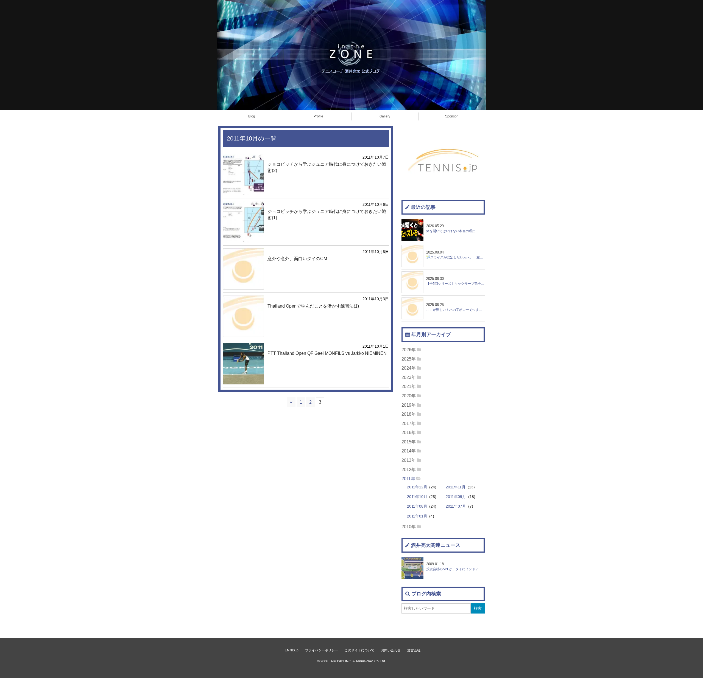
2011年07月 (456, 506)
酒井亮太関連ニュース (435, 545)
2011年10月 (417, 497)
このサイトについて (359, 650)
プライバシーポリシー (321, 650)
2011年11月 (455, 487)
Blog (251, 116)
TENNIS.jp (291, 650)
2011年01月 (417, 516)
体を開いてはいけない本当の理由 (451, 228)
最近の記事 (423, 207)
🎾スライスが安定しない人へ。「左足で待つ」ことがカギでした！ (455, 254)
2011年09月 (456, 497)
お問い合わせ (391, 650)
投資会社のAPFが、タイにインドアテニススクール (455, 566)
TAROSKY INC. (340, 661)
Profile (318, 116)
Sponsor (451, 116)
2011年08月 (417, 506)
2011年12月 (417, 487)
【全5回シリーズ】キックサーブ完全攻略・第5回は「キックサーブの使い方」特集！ (455, 281)
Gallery (385, 116)
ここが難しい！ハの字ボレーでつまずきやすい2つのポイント (455, 307)
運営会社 (413, 650)
